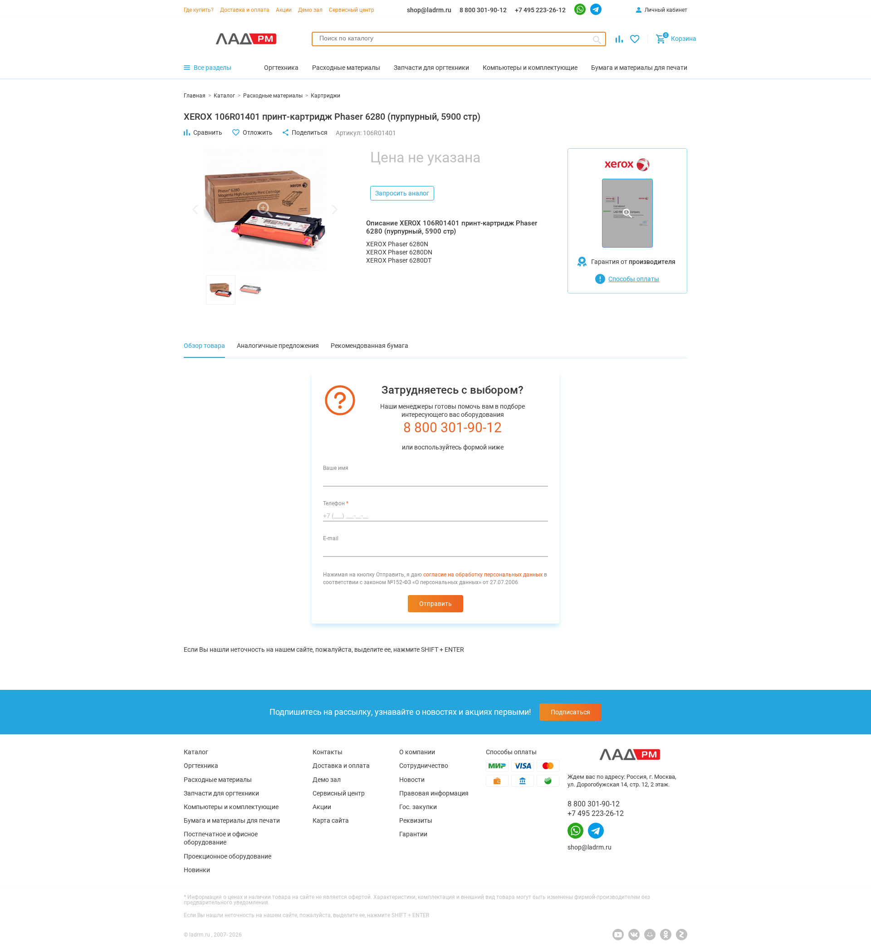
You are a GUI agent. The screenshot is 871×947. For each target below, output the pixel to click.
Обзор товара (204, 345)
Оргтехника (201, 765)
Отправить (435, 603)
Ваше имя (335, 468)
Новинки (197, 870)
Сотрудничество (423, 765)
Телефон (335, 503)
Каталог (196, 752)
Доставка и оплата (244, 10)
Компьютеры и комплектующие (231, 806)
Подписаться (570, 712)
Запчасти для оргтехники (221, 793)
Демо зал (310, 10)
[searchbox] (459, 38)
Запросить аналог (402, 193)
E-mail (330, 538)
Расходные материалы (218, 779)
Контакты (328, 752)
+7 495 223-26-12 (540, 10)
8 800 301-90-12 (483, 10)
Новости (412, 779)
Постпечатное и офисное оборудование (221, 838)
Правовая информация (434, 793)
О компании (417, 752)
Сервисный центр (351, 10)
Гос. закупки (418, 806)
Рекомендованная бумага (369, 345)
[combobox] (459, 39)
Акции (284, 10)
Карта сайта (331, 820)
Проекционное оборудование (227, 856)
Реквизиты (415, 820)
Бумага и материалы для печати (232, 820)
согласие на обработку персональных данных (483, 574)
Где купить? (199, 10)
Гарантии (413, 834)
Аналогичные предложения (278, 345)
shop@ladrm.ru (429, 10)
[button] (195, 209)
